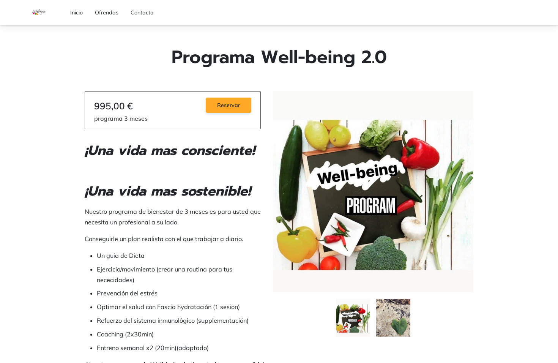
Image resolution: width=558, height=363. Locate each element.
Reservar (228, 105)
